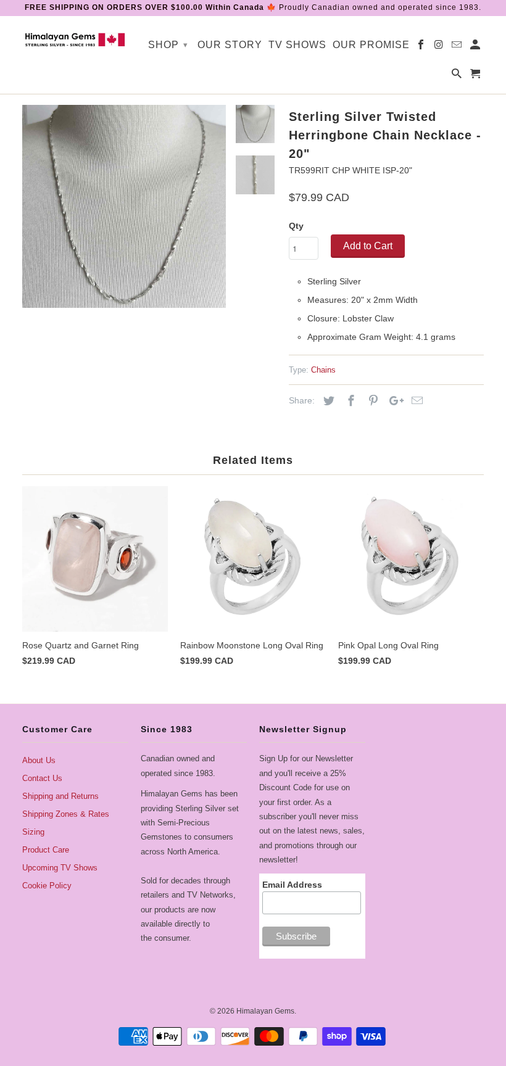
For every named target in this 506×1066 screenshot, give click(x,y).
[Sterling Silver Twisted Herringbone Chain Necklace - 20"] (124, 206)
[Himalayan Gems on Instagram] (440, 47)
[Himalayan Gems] (75, 38)
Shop (168, 44)
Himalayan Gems (265, 1011)
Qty (296, 226)
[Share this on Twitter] (327, 401)
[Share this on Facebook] (349, 401)
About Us (39, 760)
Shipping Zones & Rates (65, 814)
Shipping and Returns (60, 796)
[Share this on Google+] (393, 401)
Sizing (33, 832)
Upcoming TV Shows (59, 867)
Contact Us (42, 778)
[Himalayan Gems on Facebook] (422, 47)
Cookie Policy (47, 885)
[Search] (457, 76)
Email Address (292, 885)
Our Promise (371, 44)
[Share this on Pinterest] (371, 401)
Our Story (229, 44)
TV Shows (297, 44)
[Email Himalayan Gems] (457, 47)
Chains (323, 369)
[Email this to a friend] (415, 401)
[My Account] (476, 47)
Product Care (45, 849)
